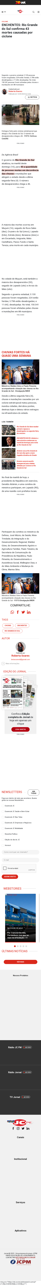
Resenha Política (11, 834)
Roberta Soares (15, 91)
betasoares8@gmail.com (20, 659)
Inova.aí (8, 845)
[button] (14, 946)
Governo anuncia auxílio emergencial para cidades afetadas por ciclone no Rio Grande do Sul (26, 464)
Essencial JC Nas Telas (13, 817)
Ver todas (33, 792)
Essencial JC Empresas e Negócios (18, 823)
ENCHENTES (22, 625)
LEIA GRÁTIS (20, 729)
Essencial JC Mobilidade (14, 828)
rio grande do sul (12, 631)
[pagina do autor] (20, 647)
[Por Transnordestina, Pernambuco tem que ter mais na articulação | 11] (20, 918)
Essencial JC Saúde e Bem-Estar (17, 811)
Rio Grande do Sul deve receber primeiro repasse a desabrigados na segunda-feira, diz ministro (28, 430)
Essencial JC (9, 806)
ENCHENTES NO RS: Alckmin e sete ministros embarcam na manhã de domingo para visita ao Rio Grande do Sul (27, 441)
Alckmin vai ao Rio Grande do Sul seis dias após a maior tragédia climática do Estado (27, 453)
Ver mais (20, 962)
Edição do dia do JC (12, 840)
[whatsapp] (12, 612)
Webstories (12, 888)
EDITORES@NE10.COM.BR (25, 1257)
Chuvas (8, 625)
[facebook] (17, 612)
